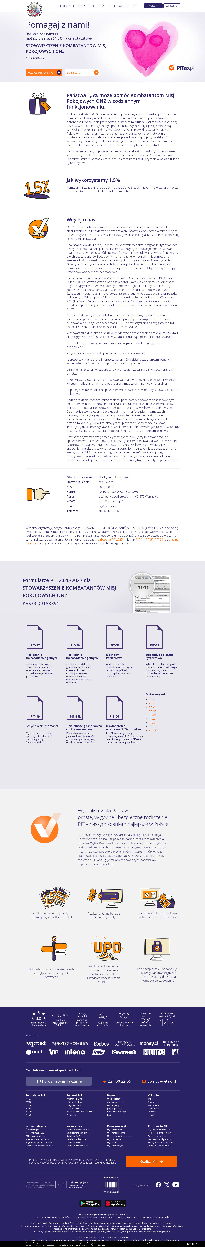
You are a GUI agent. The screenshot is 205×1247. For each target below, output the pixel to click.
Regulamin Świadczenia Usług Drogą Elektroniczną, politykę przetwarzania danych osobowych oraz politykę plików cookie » (123, 1240)
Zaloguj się (171, 5)
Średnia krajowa (33, 1129)
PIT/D (152, 703)
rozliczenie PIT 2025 (110, 539)
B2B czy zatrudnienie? (35, 1136)
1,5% (135, 6)
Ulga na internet (114, 1139)
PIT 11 (140, 539)
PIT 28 (159, 539)
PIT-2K (152, 726)
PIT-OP (115, 716)
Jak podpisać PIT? (115, 1108)
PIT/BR (152, 711)
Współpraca (153, 1105)
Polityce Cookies (98, 1245)
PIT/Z (152, 718)
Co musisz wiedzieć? (116, 1111)
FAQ (109, 1115)
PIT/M (152, 722)
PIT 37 (149, 539)
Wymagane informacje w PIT (161, 1129)
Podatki (64, 6)
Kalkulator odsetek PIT (77, 1139)
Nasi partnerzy (154, 1102)
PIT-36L (75, 716)
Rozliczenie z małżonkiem (159, 1133)
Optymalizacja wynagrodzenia (39, 1145)
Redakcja (152, 1111)
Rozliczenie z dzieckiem (158, 1136)
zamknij (191, 1243)
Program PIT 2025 (75, 1099)
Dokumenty (153, 1108)
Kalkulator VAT (73, 1136)
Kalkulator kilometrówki (77, 1145)
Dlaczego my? (113, 1105)
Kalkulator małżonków (77, 1133)
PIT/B (152, 699)
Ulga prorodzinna (115, 1129)
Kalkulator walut (74, 1142)
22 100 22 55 (119, 1081)
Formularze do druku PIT (159, 1145)
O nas (150, 1099)
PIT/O (152, 707)
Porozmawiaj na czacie (62, 1081)
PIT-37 (91, 6)
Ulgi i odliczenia (114, 1099)
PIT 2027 (78, 6)
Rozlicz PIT (153, 5)
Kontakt (151, 1115)
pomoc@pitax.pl (161, 1081)
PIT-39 (35, 716)
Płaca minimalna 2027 (35, 1133)
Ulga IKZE (111, 1142)
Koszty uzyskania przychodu (161, 1142)
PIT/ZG (152, 714)
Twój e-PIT (124, 6)
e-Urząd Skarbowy (75, 1102)
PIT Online (71, 1115)
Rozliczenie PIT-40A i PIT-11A (79, 1111)
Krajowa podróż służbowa (38, 1139)
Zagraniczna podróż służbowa (39, 1142)
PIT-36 (75, 645)
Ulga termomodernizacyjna (119, 1136)
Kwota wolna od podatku (159, 1139)
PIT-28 (101, 6)
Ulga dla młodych (115, 1145)
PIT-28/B (153, 730)
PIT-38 (114, 645)
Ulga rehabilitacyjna (116, 1133)
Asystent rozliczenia (116, 1102)
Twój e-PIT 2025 (74, 1105)
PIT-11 (111, 6)
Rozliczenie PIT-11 (75, 1108)
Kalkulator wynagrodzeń (78, 1129)
